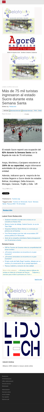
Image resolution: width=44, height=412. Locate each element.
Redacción (12, 106)
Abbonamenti (6, 389)
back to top (38, 279)
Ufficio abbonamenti (7, 381)
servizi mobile (6, 394)
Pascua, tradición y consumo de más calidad (19, 266)
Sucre (30, 202)
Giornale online (6, 392)
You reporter (5, 397)
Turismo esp (16, 199)
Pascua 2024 (11, 204)
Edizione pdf (5, 399)
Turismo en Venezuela (20, 202)
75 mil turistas (20, 204)
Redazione (5, 376)
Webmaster (5, 386)
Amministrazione (6, 378)
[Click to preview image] (23, 130)
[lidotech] (22, 338)
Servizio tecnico (6, 383)
